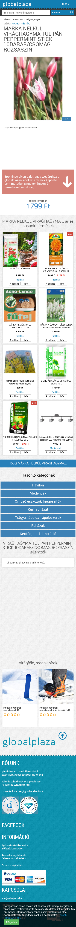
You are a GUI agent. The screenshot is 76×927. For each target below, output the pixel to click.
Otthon (15, 19)
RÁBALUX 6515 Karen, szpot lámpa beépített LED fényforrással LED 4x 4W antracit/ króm (56, 438)
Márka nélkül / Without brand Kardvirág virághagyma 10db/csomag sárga (20, 382)
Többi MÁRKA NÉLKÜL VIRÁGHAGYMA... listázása (38, 464)
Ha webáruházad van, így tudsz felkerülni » (22, 791)
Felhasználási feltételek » (14, 858)
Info (26, 283)
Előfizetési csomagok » (13, 848)
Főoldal (7, 19)
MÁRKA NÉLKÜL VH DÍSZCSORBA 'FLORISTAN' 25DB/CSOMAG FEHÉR (56, 326)
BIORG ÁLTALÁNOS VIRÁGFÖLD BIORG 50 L (56, 382)
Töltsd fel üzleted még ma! (17, 784)
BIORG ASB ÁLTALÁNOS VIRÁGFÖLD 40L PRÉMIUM (56, 270)
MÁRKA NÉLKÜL (21, 23)
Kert (22, 19)
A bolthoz (14, 283)
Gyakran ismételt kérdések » (15, 845)
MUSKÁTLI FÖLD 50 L (20, 268)
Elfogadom (11, 922)
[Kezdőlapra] (16, 7)
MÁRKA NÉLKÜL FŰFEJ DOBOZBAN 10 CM (19, 326)
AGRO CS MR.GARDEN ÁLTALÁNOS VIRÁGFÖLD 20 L (20, 438)
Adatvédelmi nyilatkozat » (14, 855)
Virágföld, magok (32, 19)
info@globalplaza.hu (12, 898)
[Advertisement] (38, 617)
